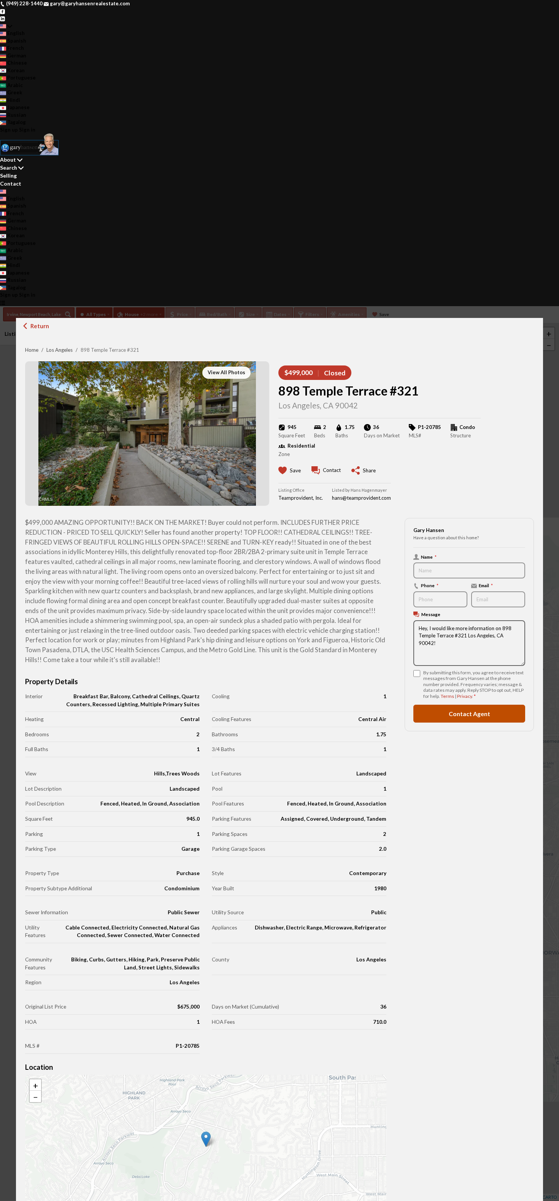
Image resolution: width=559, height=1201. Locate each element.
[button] (206, 1139)
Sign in (27, 130)
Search (8, 167)
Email (486, 585)
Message (430, 614)
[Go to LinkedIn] (2, 18)
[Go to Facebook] (2, 11)
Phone (429, 585)
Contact (10, 183)
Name (429, 556)
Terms (447, 696)
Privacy (464, 696)
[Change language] (6, 26)
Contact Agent (469, 713)
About (8, 159)
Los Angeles (59, 350)
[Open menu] (2, 303)
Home (31, 350)
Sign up (9, 130)
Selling (8, 175)
